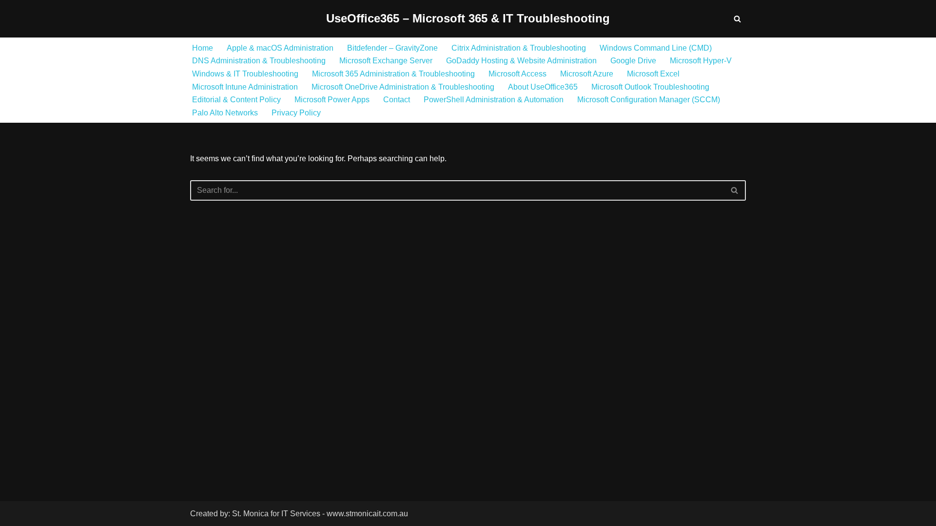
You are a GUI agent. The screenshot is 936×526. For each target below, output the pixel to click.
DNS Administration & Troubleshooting (259, 60)
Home (202, 48)
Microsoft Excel (653, 74)
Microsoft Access (517, 74)
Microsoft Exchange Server (385, 60)
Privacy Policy (296, 113)
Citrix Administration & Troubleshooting (518, 48)
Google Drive (633, 60)
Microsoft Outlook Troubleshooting (650, 87)
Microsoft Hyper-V (701, 60)
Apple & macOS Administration (280, 48)
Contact (396, 99)
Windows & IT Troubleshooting (245, 74)
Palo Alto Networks (225, 113)
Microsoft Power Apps (332, 99)
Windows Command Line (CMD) (656, 48)
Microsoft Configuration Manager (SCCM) (648, 99)
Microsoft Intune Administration (245, 87)
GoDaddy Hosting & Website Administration (521, 60)
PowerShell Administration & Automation (494, 99)
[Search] (737, 18)
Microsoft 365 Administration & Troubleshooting (393, 74)
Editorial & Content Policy (236, 99)
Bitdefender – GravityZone (392, 48)
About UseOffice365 (543, 87)
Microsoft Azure (586, 74)
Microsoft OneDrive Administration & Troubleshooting (403, 87)
